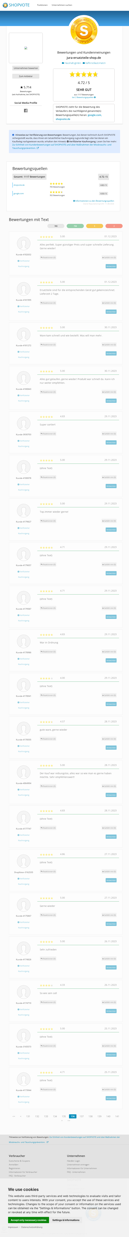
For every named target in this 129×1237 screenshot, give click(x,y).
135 (64, 1116)
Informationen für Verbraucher (23, 1172)
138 (91, 1116)
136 (73, 1116)
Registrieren (14, 1168)
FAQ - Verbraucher (17, 1175)
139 (99, 1116)
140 (108, 1116)
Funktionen (42, 5)
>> (69, 1120)
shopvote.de (19, 185)
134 (55, 1116)
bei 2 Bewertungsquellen (83, 97)
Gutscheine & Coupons (19, 1160)
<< (13, 1116)
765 (55, 226)
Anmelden (13, 1164)
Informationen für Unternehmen (82, 1168)
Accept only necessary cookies (28, 1220)
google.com (19, 193)
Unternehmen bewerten (26, 68)
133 (46, 1116)
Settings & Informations (65, 1220)
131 (28, 1116)
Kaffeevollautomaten (95, 63)
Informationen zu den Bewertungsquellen (94, 200)
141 (117, 1116)
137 (82, 1116)
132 (37, 1116)
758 (75, 226)
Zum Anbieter (26, 76)
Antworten (111, 266)
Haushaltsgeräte (72, 63)
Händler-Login (73, 1160)
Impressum (13, 1227)
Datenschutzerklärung (31, 1227)
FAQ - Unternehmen (76, 1172)
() (110, 257)
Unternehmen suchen (62, 5)
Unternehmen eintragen (78, 1164)
